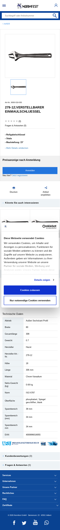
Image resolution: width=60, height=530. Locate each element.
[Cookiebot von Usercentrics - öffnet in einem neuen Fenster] (42, 227)
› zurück (6, 23)
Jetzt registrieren (20, 175)
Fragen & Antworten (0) (15, 125)
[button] (30, 202)
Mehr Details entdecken (17, 148)
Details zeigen (42, 280)
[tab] (30, 203)
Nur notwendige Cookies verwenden (30, 300)
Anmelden (30, 170)
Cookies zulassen (30, 290)
